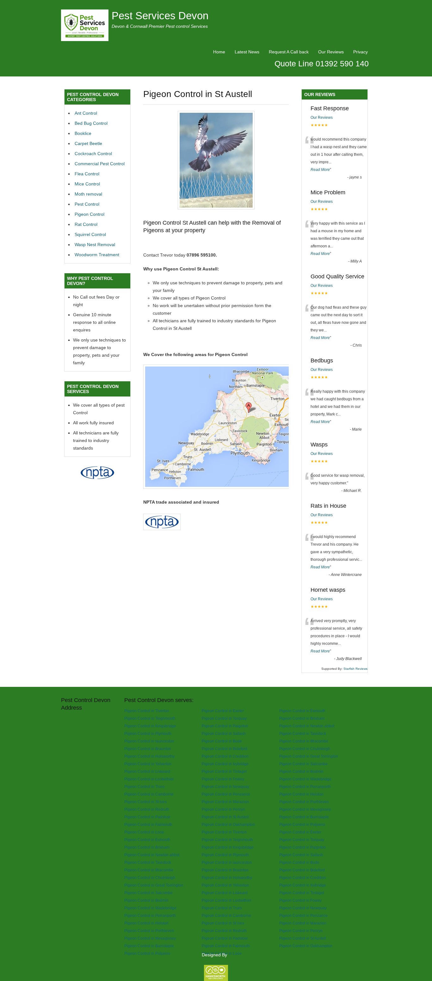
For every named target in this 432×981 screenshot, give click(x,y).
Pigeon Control (89, 214)
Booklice (83, 133)
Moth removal (88, 194)
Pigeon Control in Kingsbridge (150, 726)
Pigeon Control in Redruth (146, 809)
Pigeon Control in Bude (222, 741)
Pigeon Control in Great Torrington (308, 756)
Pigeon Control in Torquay (224, 718)
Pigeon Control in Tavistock (302, 733)
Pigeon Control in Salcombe (303, 764)
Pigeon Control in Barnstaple (304, 817)
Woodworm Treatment (97, 254)
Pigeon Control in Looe (144, 832)
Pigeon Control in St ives (145, 802)
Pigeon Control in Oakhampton (228, 824)
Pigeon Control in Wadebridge (305, 779)
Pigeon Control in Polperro (302, 824)
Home (219, 51)
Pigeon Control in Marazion (225, 802)
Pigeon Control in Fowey (223, 779)
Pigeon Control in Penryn (223, 809)
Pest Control (87, 204)
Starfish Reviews (355, 668)
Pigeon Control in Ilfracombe (303, 741)
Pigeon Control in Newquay (225, 786)
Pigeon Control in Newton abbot (306, 726)
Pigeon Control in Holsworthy (149, 756)
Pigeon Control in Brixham (301, 718)
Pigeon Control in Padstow (147, 817)
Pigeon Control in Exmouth (302, 711)
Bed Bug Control (91, 123)
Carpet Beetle (88, 143)
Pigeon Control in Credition (225, 756)
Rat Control (86, 224)
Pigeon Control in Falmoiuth (148, 824)
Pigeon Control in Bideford (224, 749)
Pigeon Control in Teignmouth (150, 718)
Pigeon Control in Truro (144, 786)
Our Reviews (331, 51)
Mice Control (87, 183)
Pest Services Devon (160, 15)
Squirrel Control (90, 234)
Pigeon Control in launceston (149, 741)
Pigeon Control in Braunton (147, 749)
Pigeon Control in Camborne (149, 794)
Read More (320, 169)
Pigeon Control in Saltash (224, 733)
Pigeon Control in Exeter (223, 711)
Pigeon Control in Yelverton (147, 764)
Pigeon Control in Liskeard (147, 771)
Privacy (360, 51)
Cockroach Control (93, 153)
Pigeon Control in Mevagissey (305, 809)
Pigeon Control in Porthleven (304, 802)
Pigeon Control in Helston (301, 794)
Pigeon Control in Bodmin (301, 771)
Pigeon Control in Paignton (225, 726)
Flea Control (87, 173)
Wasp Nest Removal (95, 244)
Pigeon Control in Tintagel (224, 771)
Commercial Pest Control (100, 163)
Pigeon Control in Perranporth (305, 786)
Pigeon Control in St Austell (225, 817)
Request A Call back (289, 51)
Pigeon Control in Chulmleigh (304, 749)
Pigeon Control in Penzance (226, 794)
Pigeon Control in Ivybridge (225, 764)
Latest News (247, 51)
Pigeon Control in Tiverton (146, 711)
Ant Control (86, 113)
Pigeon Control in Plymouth (147, 733)
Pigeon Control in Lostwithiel (149, 779)
